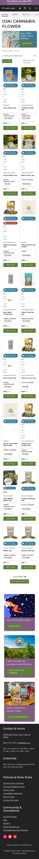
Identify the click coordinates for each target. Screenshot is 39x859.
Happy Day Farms (27, 105)
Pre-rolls (26, 14)
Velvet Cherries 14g (27, 313)
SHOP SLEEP (14, 626)
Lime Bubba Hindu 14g (8, 499)
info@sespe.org (23, 743)
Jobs (5, 820)
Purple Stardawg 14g (28, 499)
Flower (5, 14)
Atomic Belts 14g (10, 175)
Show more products (19, 581)
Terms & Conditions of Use (14, 787)
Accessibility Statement (12, 794)
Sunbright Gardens (28, 310)
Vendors (6, 823)
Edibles (15, 14)
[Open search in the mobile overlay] (30, 8)
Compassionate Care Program (15, 830)
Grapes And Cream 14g (26, 444)
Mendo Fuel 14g (27, 551)
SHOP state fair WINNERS (16, 671)
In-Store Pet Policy (11, 800)
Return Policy (9, 797)
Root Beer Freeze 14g (7, 313)
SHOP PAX (27, 44)
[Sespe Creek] (8, 8)
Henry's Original (27, 496)
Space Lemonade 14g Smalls (10, 444)
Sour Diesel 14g (9, 108)
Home (4, 51)
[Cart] (24, 8)
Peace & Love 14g (28, 378)
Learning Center (10, 817)
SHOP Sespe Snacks (18, 717)
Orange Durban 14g (27, 109)
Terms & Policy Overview (13, 783)
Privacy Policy (9, 790)
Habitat (24, 242)
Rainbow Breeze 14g (10, 246)
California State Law (11, 827)
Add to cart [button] (10, 128)
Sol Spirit (6, 105)
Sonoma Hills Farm (9, 310)
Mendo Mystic (8, 496)
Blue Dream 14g (27, 175)
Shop (11, 51)
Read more (10, 265)
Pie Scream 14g (9, 378)
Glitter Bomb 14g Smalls (28, 246)
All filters (7, 61)
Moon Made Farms (9, 242)
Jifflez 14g (7, 551)
